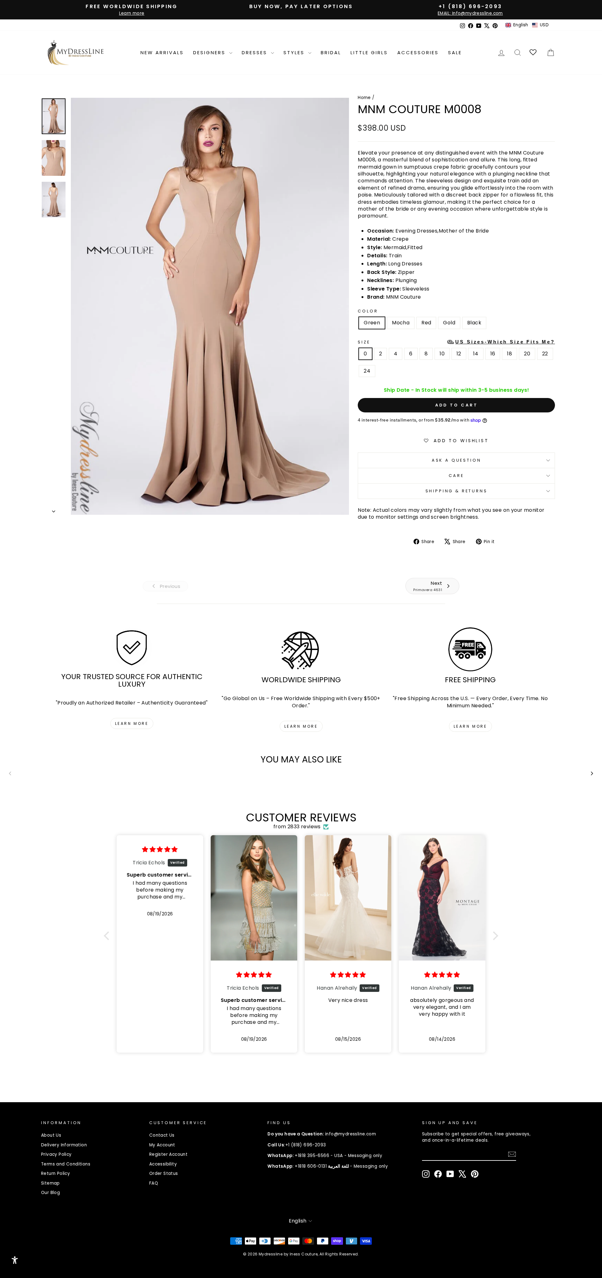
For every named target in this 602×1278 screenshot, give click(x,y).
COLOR (368, 311)
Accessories (418, 52)
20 (527, 353)
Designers (210, 52)
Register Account (168, 1154)
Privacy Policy (56, 1154)
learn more (132, 723)
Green (372, 322)
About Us (51, 1135)
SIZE (456, 342)
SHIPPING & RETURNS (456, 491)
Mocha (400, 322)
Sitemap (50, 1183)
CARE (456, 475)
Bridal (331, 52)
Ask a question (456, 460)
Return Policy (55, 1173)
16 (492, 353)
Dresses (255, 52)
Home (364, 98)
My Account (162, 1145)
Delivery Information (64, 1145)
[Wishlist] (533, 52)
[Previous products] (10, 773)
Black (474, 322)
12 (459, 353)
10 (442, 353)
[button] (527, 25)
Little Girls (369, 52)
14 (475, 353)
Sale (455, 52)
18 (509, 353)
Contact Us (162, 1135)
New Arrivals (162, 52)
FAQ (153, 1183)
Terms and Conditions (65, 1164)
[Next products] (592, 773)
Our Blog (50, 1193)
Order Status (163, 1173)
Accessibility (163, 1164)
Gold (449, 322)
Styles (295, 52)
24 (367, 370)
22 (545, 353)
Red (426, 322)
